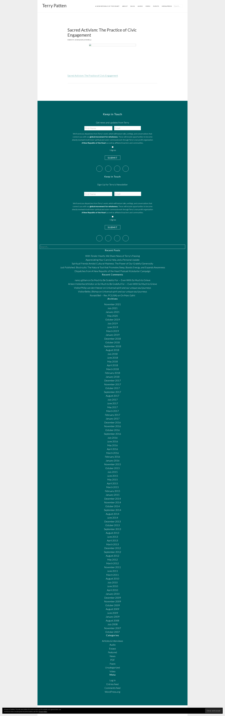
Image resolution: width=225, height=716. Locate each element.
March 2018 (112, 369)
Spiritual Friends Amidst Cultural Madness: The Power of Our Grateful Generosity (112, 263)
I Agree (113, 150)
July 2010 (112, 582)
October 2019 (112, 319)
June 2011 (112, 570)
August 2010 (112, 578)
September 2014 (112, 510)
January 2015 (113, 494)
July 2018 (112, 353)
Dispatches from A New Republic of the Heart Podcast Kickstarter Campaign (112, 271)
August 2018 (112, 350)
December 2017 (112, 380)
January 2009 (113, 616)
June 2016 (112, 441)
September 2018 (112, 346)
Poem (112, 663)
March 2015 (112, 487)
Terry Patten (54, 5)
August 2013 (112, 532)
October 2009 (112, 605)
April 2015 (112, 483)
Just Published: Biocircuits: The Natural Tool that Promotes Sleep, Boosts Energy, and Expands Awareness (112, 267)
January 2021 (113, 311)
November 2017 (112, 384)
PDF (112, 659)
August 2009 (112, 609)
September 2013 (112, 529)
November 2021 (112, 304)
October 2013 (112, 525)
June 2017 (112, 403)
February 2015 (112, 491)
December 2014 (112, 498)
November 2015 (112, 464)
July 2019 (112, 323)
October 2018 (112, 342)
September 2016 (112, 433)
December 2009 (112, 597)
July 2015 (112, 471)
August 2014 (112, 513)
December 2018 (112, 338)
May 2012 (112, 559)
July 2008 (112, 624)
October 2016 (112, 430)
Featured (112, 652)
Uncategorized (112, 667)
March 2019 (112, 331)
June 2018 (112, 357)
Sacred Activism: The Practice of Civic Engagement (93, 75)
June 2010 (112, 586)
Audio (113, 644)
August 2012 (112, 555)
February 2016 (112, 456)
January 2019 (113, 334)
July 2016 (112, 437)
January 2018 (113, 376)
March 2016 (112, 452)
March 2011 (112, 574)
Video (112, 671)
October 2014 (112, 506)
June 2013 (112, 536)
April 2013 (112, 540)
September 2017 (112, 392)
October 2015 (112, 468)
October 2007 (112, 631)
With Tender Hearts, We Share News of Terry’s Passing (112, 255)
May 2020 (112, 315)
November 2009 (112, 601)
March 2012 (112, 563)
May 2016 (112, 445)
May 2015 (112, 479)
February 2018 (112, 372)
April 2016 (112, 449)
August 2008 (112, 620)
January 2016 (113, 460)
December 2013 (112, 521)
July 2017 (112, 399)
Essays (112, 648)
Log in (112, 680)
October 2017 (112, 388)
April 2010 (112, 590)
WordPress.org (112, 691)
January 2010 (113, 593)
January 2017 (113, 418)
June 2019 (112, 327)
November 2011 (112, 567)
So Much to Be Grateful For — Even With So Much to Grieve (120, 280)
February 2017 (112, 414)
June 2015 (112, 475)
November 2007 (112, 628)
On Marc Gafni (128, 295)
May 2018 (112, 361)
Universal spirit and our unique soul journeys (128, 287)
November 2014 (112, 502)
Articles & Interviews (112, 640)
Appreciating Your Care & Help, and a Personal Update (112, 259)
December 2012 (112, 548)
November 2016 (112, 426)
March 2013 (112, 544)
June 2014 (112, 517)
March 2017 (112, 411)
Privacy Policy (43, 711)
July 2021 (112, 308)
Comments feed (112, 687)
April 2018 (112, 365)
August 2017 (112, 395)
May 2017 (112, 407)
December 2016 (112, 422)
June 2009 (112, 612)
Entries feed (112, 684)
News (112, 656)
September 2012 (112, 552)
